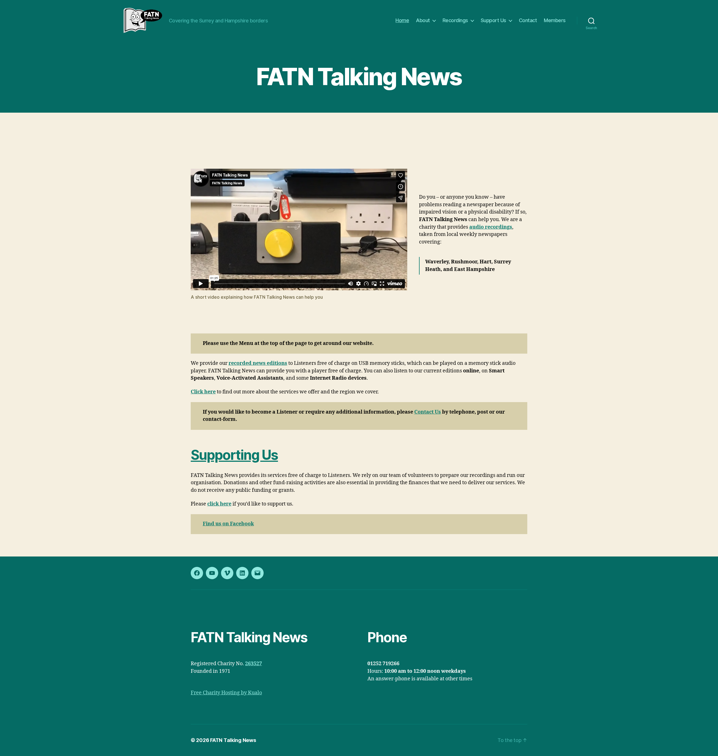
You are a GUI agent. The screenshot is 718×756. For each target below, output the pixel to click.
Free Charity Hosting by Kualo (226, 693)
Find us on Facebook (228, 524)
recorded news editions (258, 363)
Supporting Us (234, 455)
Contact (528, 20)
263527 (253, 663)
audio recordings (490, 227)
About (423, 20)
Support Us (493, 20)
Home (402, 20)
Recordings (455, 20)
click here (219, 504)
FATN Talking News (233, 740)
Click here (203, 392)
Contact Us (427, 412)
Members (555, 20)
